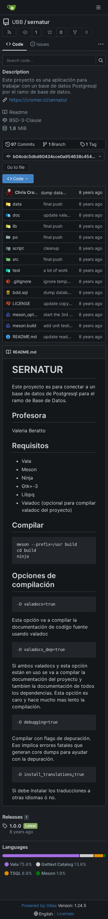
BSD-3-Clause (25, 120)
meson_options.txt (25, 314)
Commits (22, 144)
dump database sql (60, 192)
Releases (14, 817)
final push (53, 203)
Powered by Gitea (39, 905)
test (16, 270)
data (17, 203)
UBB (17, 22)
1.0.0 (15, 826)
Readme (18, 112)
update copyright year (66, 303)
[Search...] (101, 60)
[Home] (11, 7)
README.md (25, 336)
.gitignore (22, 281)
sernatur (38, 22)
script (18, 248)
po (15, 237)
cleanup (51, 248)
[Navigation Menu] (99, 7)
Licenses (65, 913)
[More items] (101, 44)
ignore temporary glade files (71, 281)
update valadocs (60, 215)
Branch (57, 144)
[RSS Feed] (9, 32)
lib (15, 226)
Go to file (16, 167)
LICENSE (21, 303)
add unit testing (59, 325)
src (16, 259)
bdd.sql (20, 292)
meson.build (24, 325)
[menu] (43, 913)
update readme (59, 336)
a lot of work (56, 270)
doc (16, 215)
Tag (91, 144)
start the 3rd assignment (68, 314)
